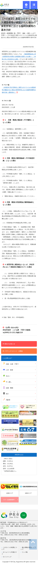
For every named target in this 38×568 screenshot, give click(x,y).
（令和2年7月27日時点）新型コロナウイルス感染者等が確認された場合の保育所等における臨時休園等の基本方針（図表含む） (19, 90)
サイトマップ (7, 557)
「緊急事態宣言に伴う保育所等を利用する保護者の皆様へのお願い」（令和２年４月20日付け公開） (19, 56)
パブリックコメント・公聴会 (13, 351)
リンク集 (25, 552)
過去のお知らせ (9, 344)
